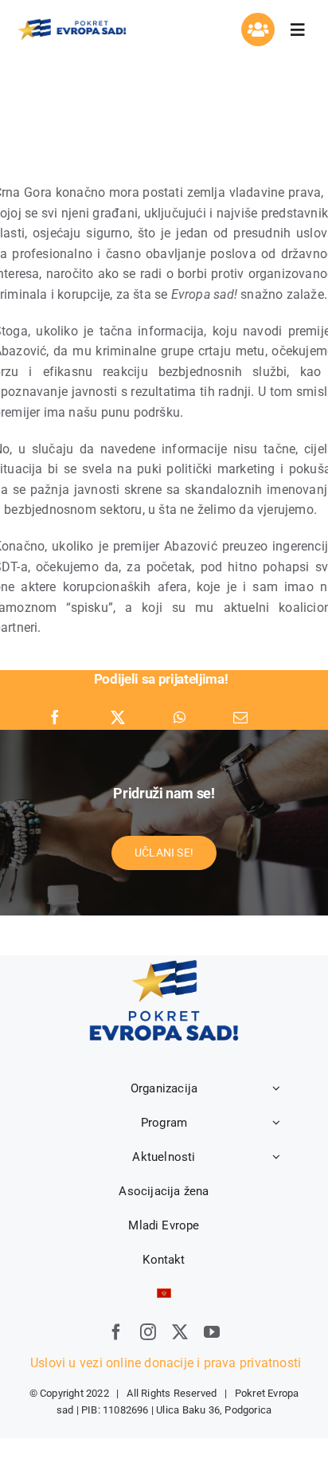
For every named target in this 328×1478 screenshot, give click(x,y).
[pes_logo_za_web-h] (71, 22)
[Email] (240, 718)
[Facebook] (55, 718)
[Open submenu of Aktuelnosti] (276, 1157)
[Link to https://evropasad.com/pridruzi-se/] (258, 29)
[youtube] (212, 1332)
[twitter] (180, 1332)
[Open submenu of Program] (276, 1122)
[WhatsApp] (179, 718)
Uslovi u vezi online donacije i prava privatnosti (164, 1362)
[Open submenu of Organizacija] (276, 1088)
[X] (118, 718)
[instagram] (148, 1332)
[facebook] (116, 1332)
